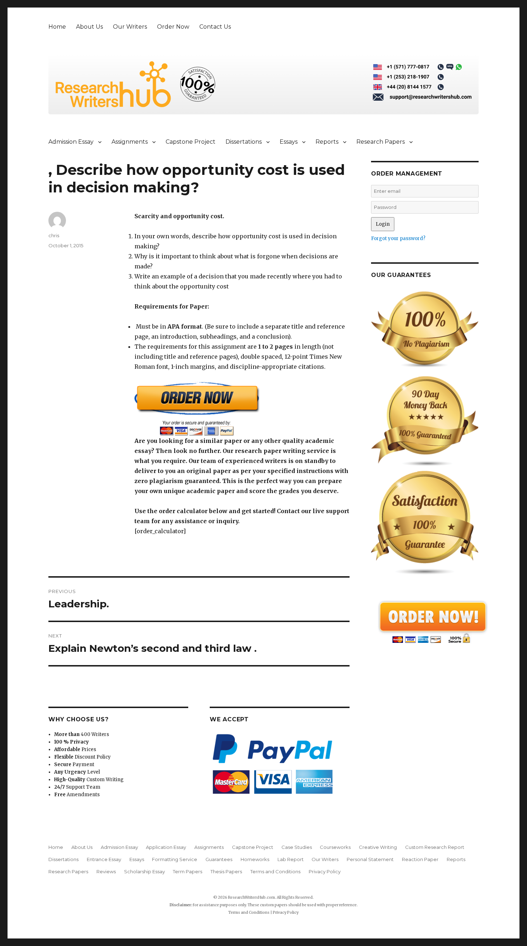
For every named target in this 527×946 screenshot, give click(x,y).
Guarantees (218, 859)
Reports (326, 141)
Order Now (173, 26)
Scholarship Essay (144, 871)
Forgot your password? (398, 238)
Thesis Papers (226, 871)
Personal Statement (370, 859)
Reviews (106, 871)
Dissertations (243, 141)
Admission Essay (71, 141)
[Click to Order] (242, 409)
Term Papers (187, 871)
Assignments (129, 141)
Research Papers (380, 141)
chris (53, 235)
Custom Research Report (434, 847)
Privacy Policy (325, 871)
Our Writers (130, 26)
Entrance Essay (104, 859)
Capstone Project (190, 141)
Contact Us (215, 26)
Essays (289, 141)
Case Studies (296, 847)
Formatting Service (174, 859)
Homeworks (255, 859)
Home (57, 26)
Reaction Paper (420, 859)
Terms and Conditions (275, 871)
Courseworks (335, 847)
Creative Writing (378, 847)
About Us (89, 26)
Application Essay (166, 847)
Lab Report (290, 859)
